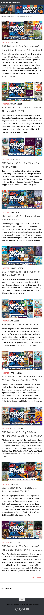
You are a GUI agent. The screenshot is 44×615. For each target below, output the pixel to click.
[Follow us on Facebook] (20, 609)
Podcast (5, 43)
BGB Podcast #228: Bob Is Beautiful (20, 324)
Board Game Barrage (10, 2)
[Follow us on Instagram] (16, 609)
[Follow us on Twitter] (23, 609)
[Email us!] (27, 609)
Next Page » (37, 577)
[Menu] (41, 2)
